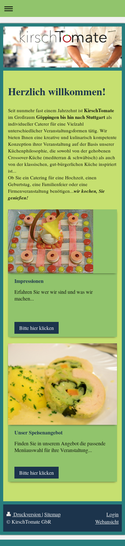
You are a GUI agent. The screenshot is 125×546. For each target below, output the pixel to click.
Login (112, 514)
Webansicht (107, 521)
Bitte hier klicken (36, 327)
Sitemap (52, 514)
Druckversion (27, 514)
